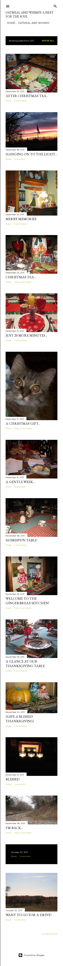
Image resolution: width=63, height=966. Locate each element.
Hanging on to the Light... (31, 154)
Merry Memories (21, 219)
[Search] (55, 5)
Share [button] (8, 100)
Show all (48, 40)
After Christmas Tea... (27, 96)
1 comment (19, 159)
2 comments (20, 100)
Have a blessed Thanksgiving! (20, 718)
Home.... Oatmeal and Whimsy (28, 23)
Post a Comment (22, 282)
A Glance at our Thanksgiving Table (25, 663)
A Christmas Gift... (23, 423)
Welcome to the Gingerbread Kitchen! (27, 600)
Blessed (12, 779)
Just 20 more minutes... (26, 335)
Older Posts (49, 934)
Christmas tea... (21, 277)
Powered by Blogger (34, 955)
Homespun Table (21, 540)
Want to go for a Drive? (29, 915)
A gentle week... (20, 482)
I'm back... (14, 827)
